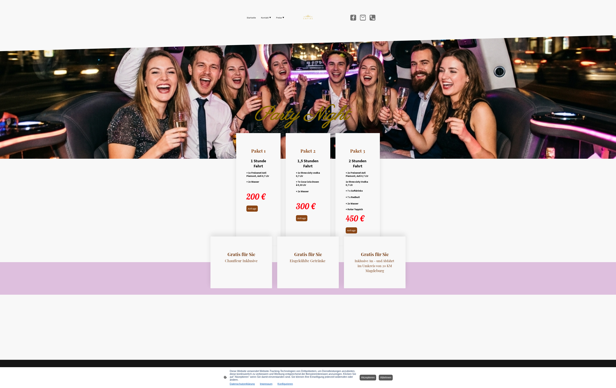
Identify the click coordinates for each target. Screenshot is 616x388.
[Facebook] (353, 18)
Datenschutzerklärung (242, 384)
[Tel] (372, 18)
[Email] (363, 18)
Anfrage (252, 208)
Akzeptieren (368, 377)
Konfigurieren (285, 384)
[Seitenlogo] (308, 17)
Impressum (266, 384)
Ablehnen (385, 377)
